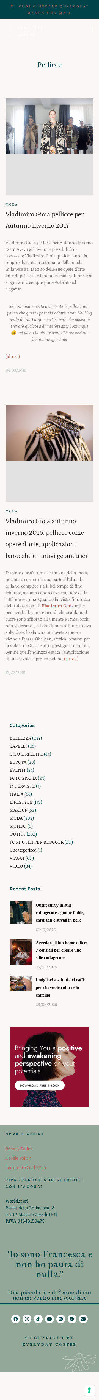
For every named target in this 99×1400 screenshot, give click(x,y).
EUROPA (18, 762)
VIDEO (16, 866)
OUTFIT (18, 834)
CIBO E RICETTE (26, 754)
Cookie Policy (18, 1158)
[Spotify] (72, 1319)
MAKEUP (18, 810)
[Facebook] (15, 1319)
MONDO (18, 826)
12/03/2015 (15, 673)
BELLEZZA (20, 738)
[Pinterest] (60, 1319)
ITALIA (16, 794)
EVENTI (18, 770)
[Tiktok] (38, 1319)
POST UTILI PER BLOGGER (37, 842)
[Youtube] (49, 1319)
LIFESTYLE (21, 802)
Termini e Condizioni (26, 1167)
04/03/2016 (16, 370)
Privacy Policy (19, 1148)
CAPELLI (18, 746)
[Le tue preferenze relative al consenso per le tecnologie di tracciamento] (89, 1390)
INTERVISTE (22, 786)
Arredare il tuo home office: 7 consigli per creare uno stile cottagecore (61, 950)
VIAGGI (17, 858)
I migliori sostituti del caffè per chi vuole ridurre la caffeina (60, 987)
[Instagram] (27, 1319)
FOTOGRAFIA (23, 778)
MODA (12, 204)
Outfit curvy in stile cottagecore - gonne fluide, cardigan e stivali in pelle (60, 912)
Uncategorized (23, 850)
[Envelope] (83, 1319)
